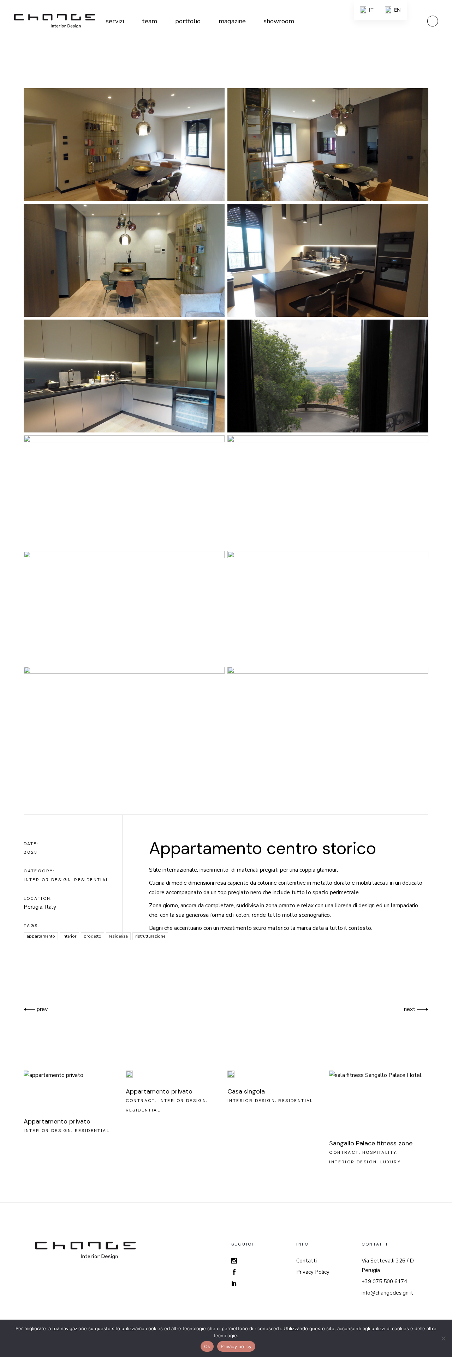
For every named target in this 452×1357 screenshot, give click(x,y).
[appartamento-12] (328, 723)
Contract (140, 1100)
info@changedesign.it (387, 1292)
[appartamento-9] (124, 607)
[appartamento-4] (328, 260)
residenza (118, 936)
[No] (443, 1338)
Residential (91, 880)
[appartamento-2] (328, 144)
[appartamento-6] (328, 376)
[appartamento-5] (124, 376)
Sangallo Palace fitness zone (370, 1143)
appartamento (40, 936)
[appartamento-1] (124, 144)
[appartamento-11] (124, 723)
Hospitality (379, 1152)
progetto (92, 936)
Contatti (306, 1260)
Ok (207, 1346)
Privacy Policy (312, 1272)
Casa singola (246, 1091)
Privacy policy (236, 1346)
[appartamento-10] (328, 607)
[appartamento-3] (124, 260)
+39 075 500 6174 (384, 1281)
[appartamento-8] (328, 491)
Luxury (390, 1161)
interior (69, 936)
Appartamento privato (57, 1121)
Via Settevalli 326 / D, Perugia (388, 1265)
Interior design (47, 880)
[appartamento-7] (124, 491)
